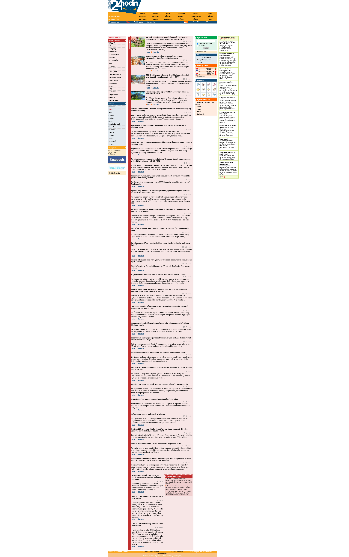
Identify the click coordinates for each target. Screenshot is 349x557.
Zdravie (112, 57)
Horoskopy (168, 19)
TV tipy (199, 62)
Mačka (145, 556)
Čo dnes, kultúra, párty (174, 556)
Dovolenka (155, 16)
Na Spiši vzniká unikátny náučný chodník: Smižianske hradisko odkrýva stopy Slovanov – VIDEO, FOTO (166, 38)
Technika (112, 127)
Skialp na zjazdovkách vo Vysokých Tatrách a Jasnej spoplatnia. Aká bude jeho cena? (146, 477)
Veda (110, 112)
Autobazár (143, 16)
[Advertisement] (180, 6)
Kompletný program (203, 60)
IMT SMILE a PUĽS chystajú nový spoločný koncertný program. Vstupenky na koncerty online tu (227, 117)
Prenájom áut (201, 52)
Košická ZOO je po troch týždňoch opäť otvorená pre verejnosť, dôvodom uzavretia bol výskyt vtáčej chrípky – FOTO (159, 430)
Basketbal (200, 114)
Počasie (181, 19)
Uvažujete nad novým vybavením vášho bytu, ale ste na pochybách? (227, 156)
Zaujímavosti (113, 94)
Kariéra (111, 115)
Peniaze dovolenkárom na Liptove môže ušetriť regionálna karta (156, 444)
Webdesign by (201, 551)
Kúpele (180, 16)
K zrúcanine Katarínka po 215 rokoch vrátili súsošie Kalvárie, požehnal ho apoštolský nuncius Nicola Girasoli (178, 492)
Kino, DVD (113, 72)
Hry (111, 138)
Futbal (198, 106)
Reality (155, 13)
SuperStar (113, 83)
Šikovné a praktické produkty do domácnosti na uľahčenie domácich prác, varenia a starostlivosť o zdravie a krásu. (227, 144)
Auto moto (112, 92)
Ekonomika (113, 51)
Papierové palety (160, 556)
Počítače (112, 130)
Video (168, 13)
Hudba (112, 66)
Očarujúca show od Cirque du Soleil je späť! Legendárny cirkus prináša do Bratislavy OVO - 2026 (227, 73)
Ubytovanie (143, 19)
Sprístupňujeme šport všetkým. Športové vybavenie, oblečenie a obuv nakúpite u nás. (227, 130)
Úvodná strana (114, 22)
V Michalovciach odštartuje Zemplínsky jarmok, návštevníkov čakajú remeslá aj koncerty (164, 57)
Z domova (112, 46)
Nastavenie (200, 77)
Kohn (112, 144)
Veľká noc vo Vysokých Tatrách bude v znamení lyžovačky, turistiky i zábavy (160, 384)
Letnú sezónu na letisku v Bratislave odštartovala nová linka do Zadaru (158, 353)
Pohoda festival (115, 77)
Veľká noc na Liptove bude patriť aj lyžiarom (148, 414)
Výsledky (168, 16)
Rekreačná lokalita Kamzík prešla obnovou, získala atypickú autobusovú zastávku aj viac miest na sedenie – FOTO (159, 290)
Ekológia (112, 97)
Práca (210, 13)
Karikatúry (113, 141)
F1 (111, 89)
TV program (181, 13)
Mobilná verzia (114, 173)
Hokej (198, 111)
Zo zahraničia (113, 60)
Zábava (195, 19)
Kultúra (111, 69)
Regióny (113, 49)
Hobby (111, 121)
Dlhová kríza (114, 54)
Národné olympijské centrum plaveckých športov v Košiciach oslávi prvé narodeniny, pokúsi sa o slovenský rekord (179, 481)
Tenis (198, 109)
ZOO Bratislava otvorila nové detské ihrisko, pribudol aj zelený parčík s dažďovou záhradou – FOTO (167, 76)
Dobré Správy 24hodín (151, 551)
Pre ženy (112, 107)
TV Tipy (195, 13)
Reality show (113, 80)
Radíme (111, 118)
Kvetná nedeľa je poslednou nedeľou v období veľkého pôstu (154, 399)
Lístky (210, 16)
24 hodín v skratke (176, 551)
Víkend (111, 109)
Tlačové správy (114, 100)
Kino (210, 19)
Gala (110, 63)
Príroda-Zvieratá (114, 124)
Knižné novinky (115, 74)
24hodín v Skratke (115, 37)
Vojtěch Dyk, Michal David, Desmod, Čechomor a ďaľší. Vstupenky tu (227, 46)
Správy (142, 13)
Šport (110, 86)
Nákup (155, 19)
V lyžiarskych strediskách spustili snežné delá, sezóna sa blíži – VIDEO (158, 275)
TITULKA (112, 43)
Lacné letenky (196, 16)
